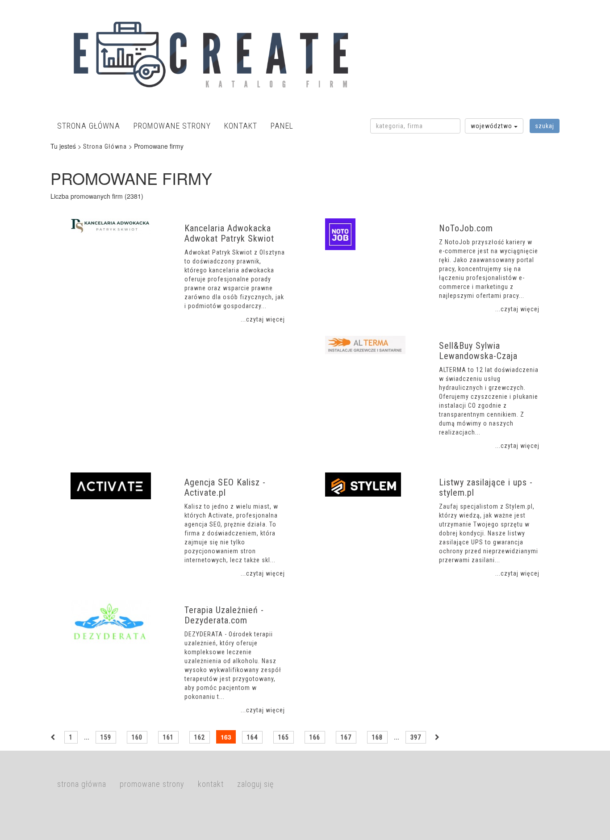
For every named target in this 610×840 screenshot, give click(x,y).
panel (282, 125)
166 (314, 737)
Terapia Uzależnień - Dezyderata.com (224, 615)
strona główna (88, 125)
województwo (492, 126)
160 (137, 737)
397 (415, 737)
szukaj (544, 126)
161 (168, 737)
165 (283, 737)
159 (105, 737)
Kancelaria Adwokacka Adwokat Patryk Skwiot (229, 233)
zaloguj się (255, 784)
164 (252, 737)
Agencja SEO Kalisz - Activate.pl (225, 487)
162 (199, 737)
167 (346, 737)
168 (377, 737)
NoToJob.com (466, 228)
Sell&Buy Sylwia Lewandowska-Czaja (478, 350)
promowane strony (172, 125)
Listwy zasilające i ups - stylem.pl (486, 487)
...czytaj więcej (263, 319)
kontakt (240, 125)
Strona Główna (105, 146)
